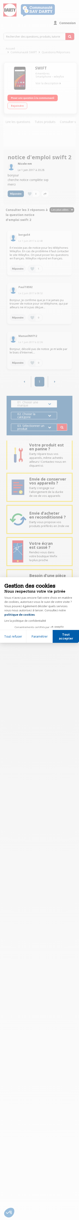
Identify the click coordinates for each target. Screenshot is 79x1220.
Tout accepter (66, 636)
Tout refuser (13, 636)
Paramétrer (39, 636)
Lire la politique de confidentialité (25, 621)
